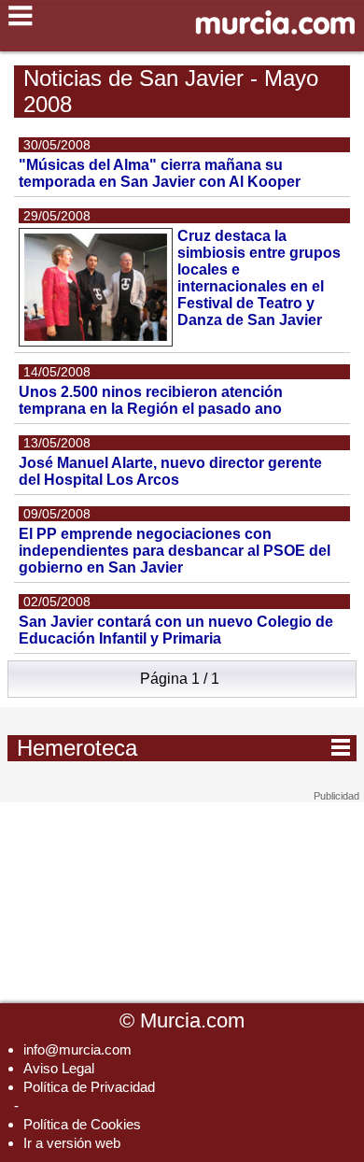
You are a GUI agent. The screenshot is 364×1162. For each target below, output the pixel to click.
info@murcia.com (77, 1049)
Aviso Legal (58, 1068)
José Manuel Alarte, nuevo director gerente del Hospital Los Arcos (170, 471)
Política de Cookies (82, 1124)
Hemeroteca (183, 747)
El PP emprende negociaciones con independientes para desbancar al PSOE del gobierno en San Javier (174, 550)
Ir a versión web (71, 1143)
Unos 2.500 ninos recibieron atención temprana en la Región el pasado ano (151, 400)
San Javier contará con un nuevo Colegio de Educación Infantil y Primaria (176, 630)
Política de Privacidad (89, 1087)
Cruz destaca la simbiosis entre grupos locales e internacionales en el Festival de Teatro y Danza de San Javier (259, 278)
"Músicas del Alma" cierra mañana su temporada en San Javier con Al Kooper (160, 173)
